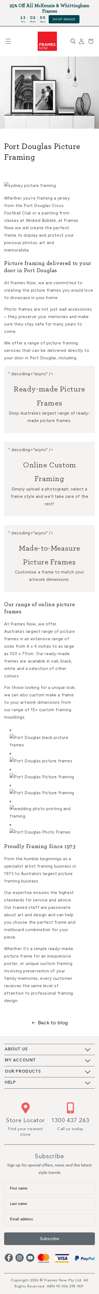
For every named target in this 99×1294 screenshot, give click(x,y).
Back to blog (53, 1023)
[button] (8, 41)
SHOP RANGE (64, 19)
